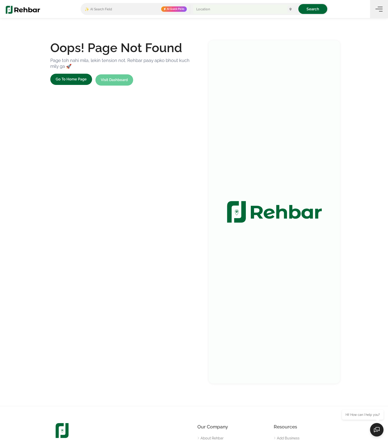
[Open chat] (377, 430)
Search (312, 9)
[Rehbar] (22, 9)
